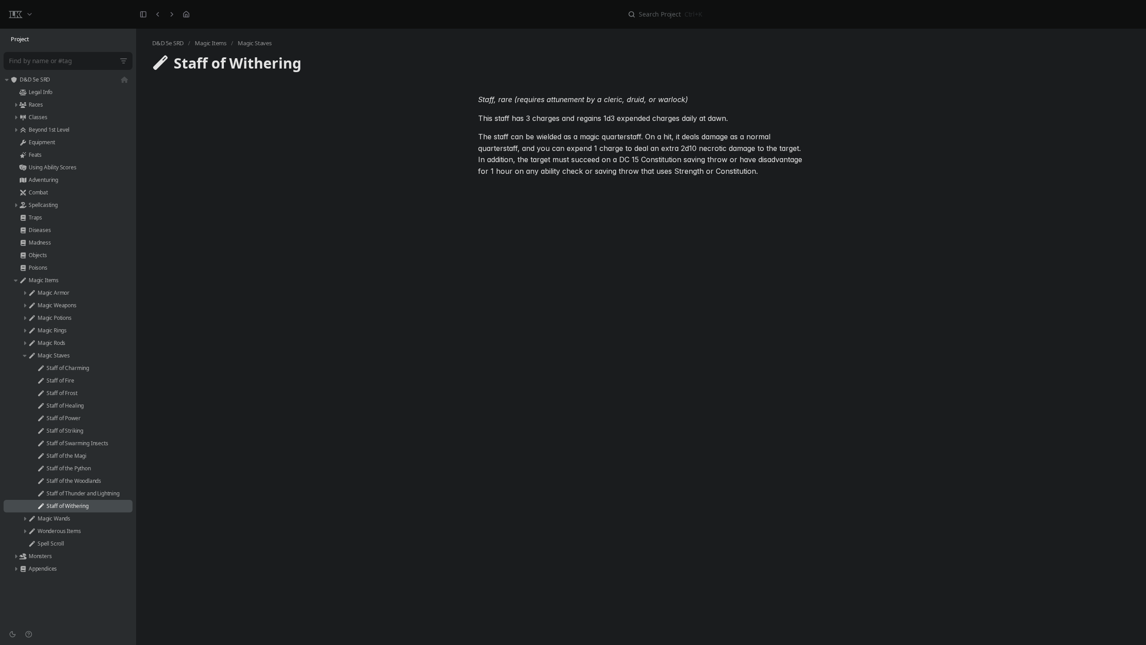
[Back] (157, 14)
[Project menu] (20, 14)
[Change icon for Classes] (23, 117)
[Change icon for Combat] (23, 192)
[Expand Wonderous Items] (24, 531)
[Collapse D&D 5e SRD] (7, 80)
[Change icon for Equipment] (23, 142)
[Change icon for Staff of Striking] (41, 431)
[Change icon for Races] (23, 105)
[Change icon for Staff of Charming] (41, 368)
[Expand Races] (16, 105)
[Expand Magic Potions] (24, 318)
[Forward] (172, 14)
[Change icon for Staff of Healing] (41, 406)
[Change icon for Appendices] (23, 569)
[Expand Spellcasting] (16, 205)
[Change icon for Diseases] (23, 230)
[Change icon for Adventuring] (23, 180)
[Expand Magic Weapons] (24, 305)
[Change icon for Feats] (23, 155)
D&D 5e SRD (168, 43)
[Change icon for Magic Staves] (32, 356)
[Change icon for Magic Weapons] (32, 305)
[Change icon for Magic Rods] (32, 343)
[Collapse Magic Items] (16, 280)
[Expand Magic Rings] (24, 330)
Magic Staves (255, 43)
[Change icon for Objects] (23, 255)
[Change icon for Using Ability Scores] (23, 167)
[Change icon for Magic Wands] (32, 519)
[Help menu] (28, 634)
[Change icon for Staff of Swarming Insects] (41, 443)
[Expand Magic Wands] (24, 519)
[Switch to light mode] (12, 634)
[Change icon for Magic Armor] (32, 293)
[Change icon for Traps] (23, 218)
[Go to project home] (186, 14)
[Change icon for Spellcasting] (23, 205)
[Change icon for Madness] (23, 243)
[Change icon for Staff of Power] (41, 418)
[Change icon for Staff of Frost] (41, 393)
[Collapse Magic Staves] (24, 356)
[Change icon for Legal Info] (23, 92)
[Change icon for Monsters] (23, 556)
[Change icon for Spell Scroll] (32, 544)
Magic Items (211, 43)
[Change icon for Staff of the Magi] (41, 456)
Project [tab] (20, 39)
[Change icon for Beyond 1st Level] (23, 130)
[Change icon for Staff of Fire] (41, 381)
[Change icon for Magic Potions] (32, 318)
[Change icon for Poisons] (23, 268)
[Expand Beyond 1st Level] (16, 130)
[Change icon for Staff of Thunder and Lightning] (41, 493)
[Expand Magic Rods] (24, 343)
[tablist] (68, 39)
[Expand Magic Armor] (24, 293)
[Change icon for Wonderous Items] (32, 531)
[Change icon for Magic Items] (23, 280)
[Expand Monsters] (16, 556)
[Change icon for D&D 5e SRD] (14, 80)
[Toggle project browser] (143, 14)
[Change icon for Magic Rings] (32, 330)
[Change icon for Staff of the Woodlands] (41, 481)
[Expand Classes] (16, 117)
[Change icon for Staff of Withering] (41, 506)
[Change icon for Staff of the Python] (41, 468)
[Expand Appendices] (16, 569)
